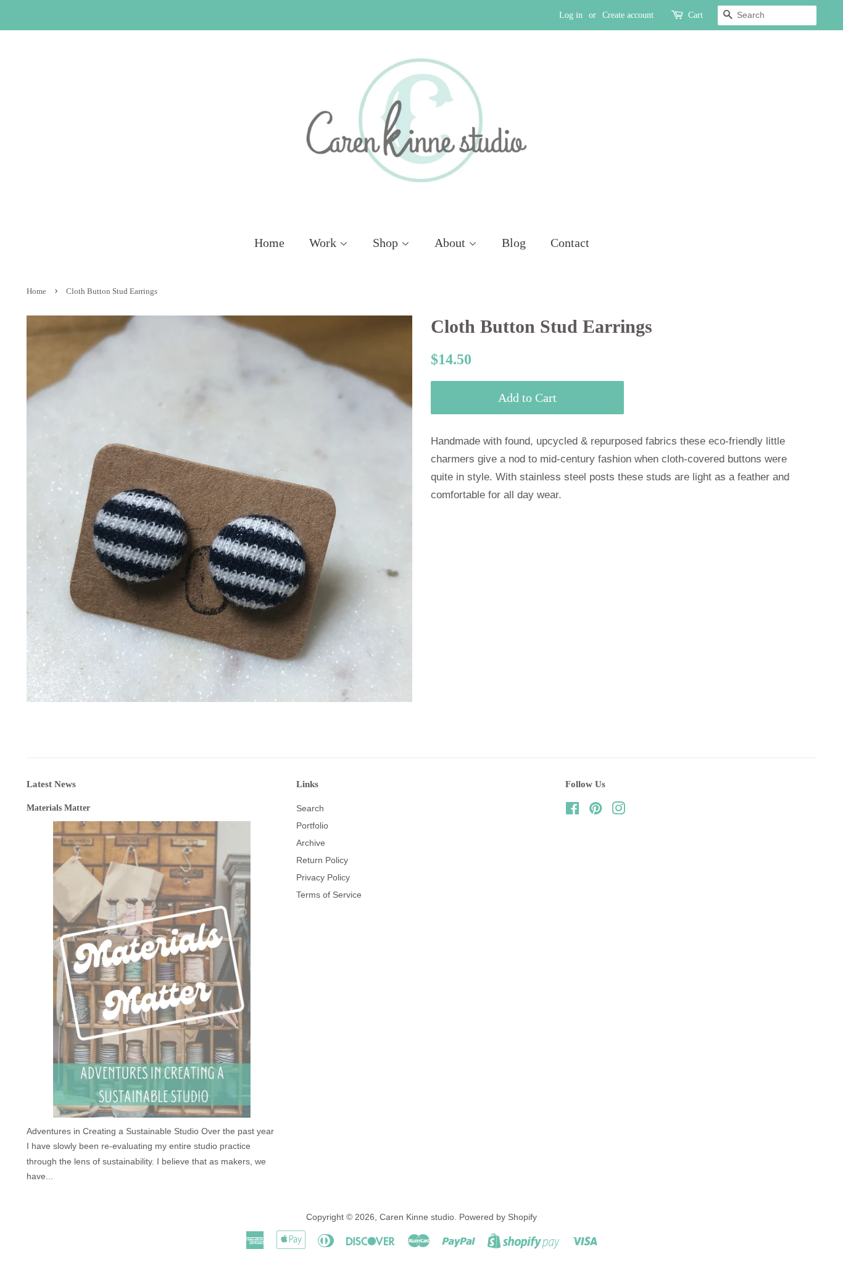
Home (269, 242)
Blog (514, 242)
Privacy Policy (323, 877)
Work (324, 242)
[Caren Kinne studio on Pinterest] (595, 811)
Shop (387, 242)
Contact (569, 242)
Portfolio (312, 825)
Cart (695, 15)
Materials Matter (58, 808)
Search (310, 808)
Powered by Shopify (498, 1217)
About (451, 242)
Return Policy (322, 860)
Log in (571, 15)
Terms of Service (329, 895)
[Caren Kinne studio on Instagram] (618, 811)
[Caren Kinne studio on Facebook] (572, 811)
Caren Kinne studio (417, 1217)
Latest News (51, 784)
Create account (628, 15)
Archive (310, 843)
